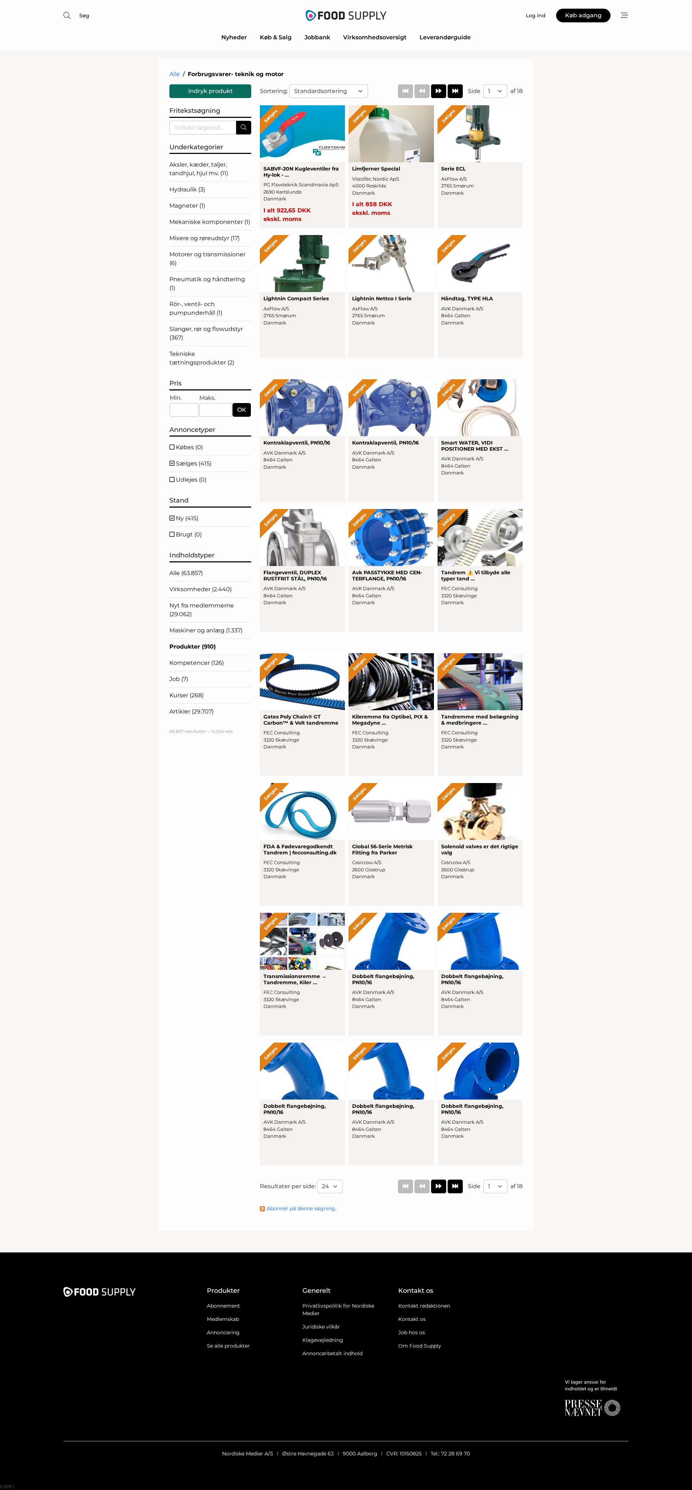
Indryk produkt (210, 91)
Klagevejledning (322, 1340)
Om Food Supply (419, 1346)
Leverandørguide (445, 37)
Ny (186, 518)
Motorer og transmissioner (207, 258)
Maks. (207, 397)
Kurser (186, 695)
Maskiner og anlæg (206, 630)
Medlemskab (223, 1319)
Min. (176, 397)
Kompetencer (196, 662)
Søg (84, 15)
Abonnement (223, 1306)
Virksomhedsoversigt (375, 37)
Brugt (188, 534)
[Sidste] (455, 91)
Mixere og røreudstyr (204, 238)
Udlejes (190, 479)
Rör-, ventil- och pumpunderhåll (195, 308)
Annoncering (223, 1332)
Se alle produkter (228, 1346)
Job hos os (411, 1332)
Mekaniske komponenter (209, 221)
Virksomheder (200, 589)
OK (241, 409)
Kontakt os (412, 1319)
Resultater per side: (288, 1186)
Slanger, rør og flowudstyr (206, 333)
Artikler (191, 711)
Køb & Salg (276, 37)
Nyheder (234, 37)
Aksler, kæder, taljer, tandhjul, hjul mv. (198, 169)
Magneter (187, 205)
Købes (188, 447)
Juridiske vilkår (321, 1326)
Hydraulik (187, 189)
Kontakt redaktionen (424, 1306)
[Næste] (438, 91)
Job (178, 679)
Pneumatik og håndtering (207, 283)
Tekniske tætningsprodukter (201, 358)
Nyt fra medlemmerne (201, 610)
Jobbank (317, 37)
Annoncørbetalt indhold (332, 1353)
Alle (174, 74)
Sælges (193, 463)
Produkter (192, 646)
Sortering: (274, 91)
